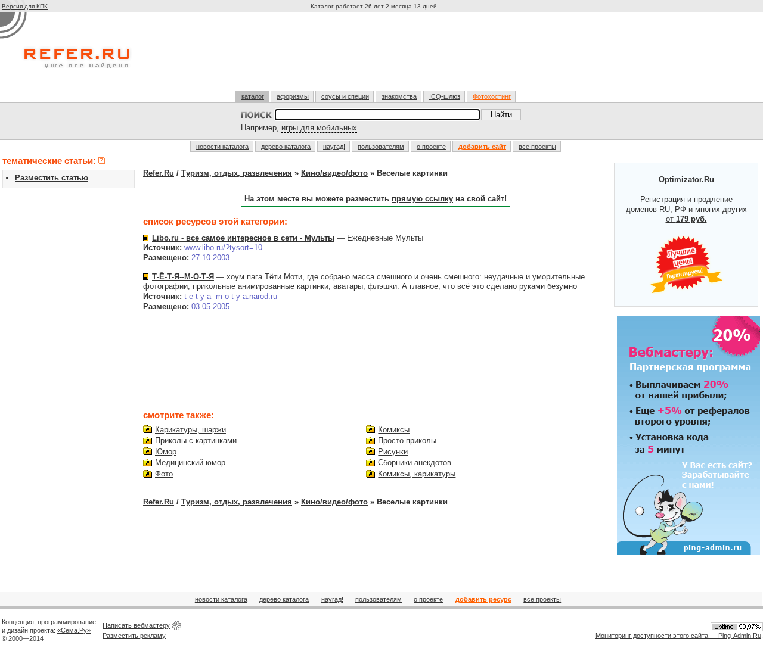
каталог (252, 96)
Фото (164, 473)
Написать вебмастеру (136, 625)
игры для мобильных (319, 127)
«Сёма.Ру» (74, 630)
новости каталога (222, 146)
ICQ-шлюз (444, 96)
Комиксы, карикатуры (416, 473)
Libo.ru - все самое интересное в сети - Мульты (243, 237)
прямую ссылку (422, 198)
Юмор (165, 451)
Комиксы (394, 429)
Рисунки (393, 451)
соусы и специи (345, 96)
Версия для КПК (25, 6)
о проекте (431, 146)
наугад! (334, 146)
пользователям (381, 146)
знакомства (399, 96)
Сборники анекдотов (414, 462)
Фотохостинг (492, 96)
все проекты (537, 146)
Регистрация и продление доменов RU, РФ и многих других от (686, 199)
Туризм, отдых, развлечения (236, 173)
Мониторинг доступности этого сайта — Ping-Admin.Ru (678, 635)
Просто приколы (407, 440)
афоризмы (293, 96)
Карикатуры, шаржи (190, 429)
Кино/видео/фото (334, 173)
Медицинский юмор (190, 462)
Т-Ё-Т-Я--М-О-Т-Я (183, 276)
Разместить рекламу (134, 635)
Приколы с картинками (196, 440)
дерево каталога (286, 146)
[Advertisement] (376, 56)
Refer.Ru (158, 173)
